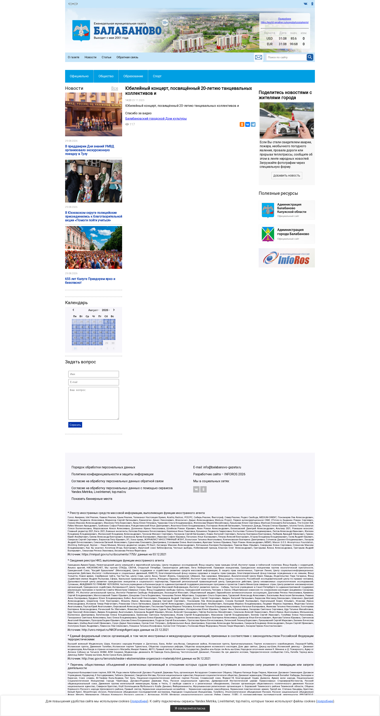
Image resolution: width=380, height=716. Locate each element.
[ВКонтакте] (247, 124)
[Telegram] (253, 124)
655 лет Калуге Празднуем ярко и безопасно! (90, 280)
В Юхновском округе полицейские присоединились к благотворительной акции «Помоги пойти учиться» (93, 216)
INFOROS (231, 474)
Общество (106, 76)
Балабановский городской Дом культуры (156, 118)
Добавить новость (286, 175)
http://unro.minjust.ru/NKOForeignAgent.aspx (110, 630)
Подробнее (284, 18)
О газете (73, 57)
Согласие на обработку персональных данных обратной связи (117, 481)
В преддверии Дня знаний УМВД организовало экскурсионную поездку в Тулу (89, 150)
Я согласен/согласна (190, 708)
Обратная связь (127, 57)
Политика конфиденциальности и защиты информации (112, 474)
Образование (133, 76)
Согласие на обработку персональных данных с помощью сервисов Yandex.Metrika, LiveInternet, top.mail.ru (122, 490)
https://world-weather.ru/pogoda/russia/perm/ (285, 22)
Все (114, 88)
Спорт (157, 76)
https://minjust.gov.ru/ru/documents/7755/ (109, 554)
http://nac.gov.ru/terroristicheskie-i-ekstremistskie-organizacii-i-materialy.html (131, 658)
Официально (79, 76)
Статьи (106, 57)
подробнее (139, 701)
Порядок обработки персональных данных (103, 467)
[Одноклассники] (242, 124)
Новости (90, 57)
